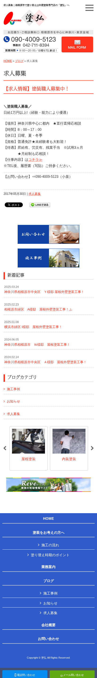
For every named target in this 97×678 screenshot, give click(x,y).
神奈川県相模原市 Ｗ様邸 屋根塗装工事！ (37, 342)
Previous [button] (4, 448)
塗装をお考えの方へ (49, 532)
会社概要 (48, 625)
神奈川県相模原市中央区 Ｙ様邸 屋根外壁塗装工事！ (44, 289)
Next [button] (92, 448)
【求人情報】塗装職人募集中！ (36, 88)
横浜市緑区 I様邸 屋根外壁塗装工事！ (33, 324)
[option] (28, 448)
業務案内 (48, 567)
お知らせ (13, 401)
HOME (8, 61)
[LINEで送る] (39, 204)
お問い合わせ (48, 639)
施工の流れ (50, 545)
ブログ (19, 61)
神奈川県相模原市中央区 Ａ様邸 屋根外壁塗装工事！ (45, 359)
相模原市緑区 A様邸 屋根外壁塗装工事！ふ (38, 307)
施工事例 (13, 389)
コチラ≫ (35, 159)
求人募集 (34, 194)
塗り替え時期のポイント (50, 555)
